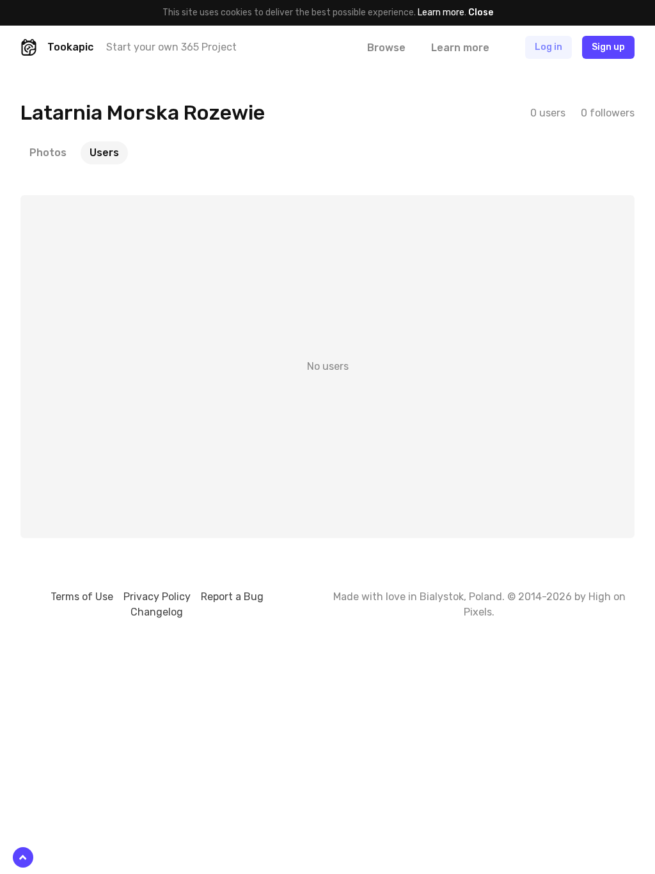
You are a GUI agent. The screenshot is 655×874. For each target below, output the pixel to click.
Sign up (608, 47)
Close (480, 12)
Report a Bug (232, 597)
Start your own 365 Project (171, 47)
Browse (386, 48)
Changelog (156, 612)
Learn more (441, 12)
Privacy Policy (157, 597)
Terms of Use (82, 597)
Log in (548, 47)
